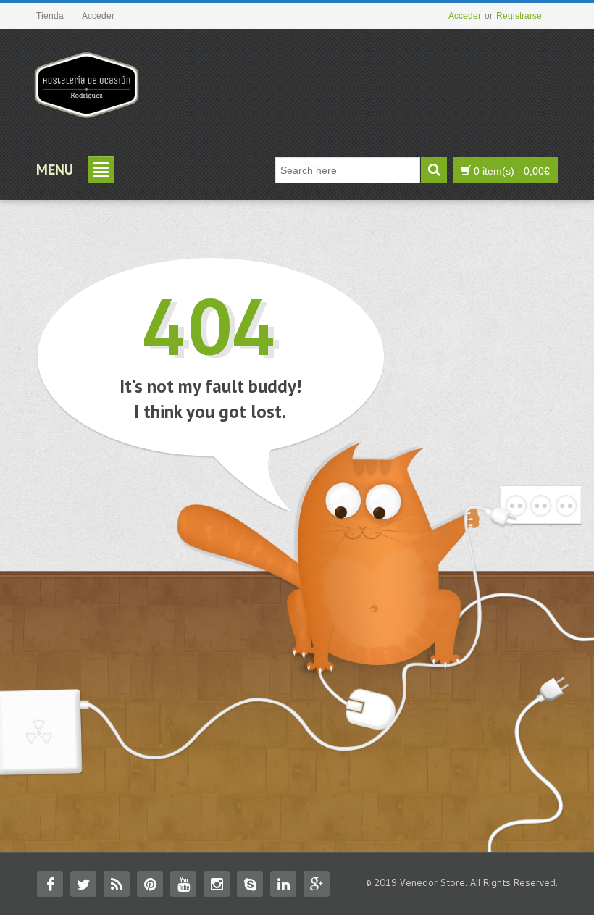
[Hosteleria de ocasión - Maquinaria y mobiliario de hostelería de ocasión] (87, 79)
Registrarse (519, 16)
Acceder (464, 16)
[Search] (434, 170)
